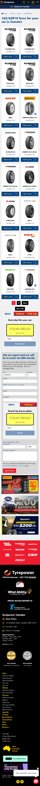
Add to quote (8, 57)
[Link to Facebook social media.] (18, 781)
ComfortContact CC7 (29, 118)
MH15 (10, 255)
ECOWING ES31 (10, 49)
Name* (5, 379)
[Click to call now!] (24, 2)
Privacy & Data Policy (13, 775)
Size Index (5, 734)
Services (5, 695)
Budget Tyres (6, 739)
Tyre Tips (5, 685)
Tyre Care (5, 683)
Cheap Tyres (6, 741)
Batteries (5, 700)
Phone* (13, 385)
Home (5, 14)
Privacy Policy (7, 466)
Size (4, 372)
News (4, 725)
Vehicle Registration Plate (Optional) (11, 443)
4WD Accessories (8, 698)
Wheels (5, 688)
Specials (5, 712)
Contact (5, 715)
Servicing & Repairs (8, 705)
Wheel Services (7, 710)
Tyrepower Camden (21, 7)
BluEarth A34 (29, 289)
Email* (5, 391)
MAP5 (10, 118)
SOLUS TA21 (10, 83)
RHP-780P (10, 289)
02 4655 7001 (11, 627)
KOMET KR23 (10, 220)
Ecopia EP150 (10, 152)
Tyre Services (6, 707)
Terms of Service (19, 466)
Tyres (4, 673)
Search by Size (7, 678)
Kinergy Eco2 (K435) (30, 152)
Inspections (5, 702)
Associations (7, 720)
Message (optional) (9, 450)
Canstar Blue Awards (9, 736)
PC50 (29, 255)
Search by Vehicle (8, 676)
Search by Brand (7, 681)
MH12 (30, 220)
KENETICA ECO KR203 (29, 186)
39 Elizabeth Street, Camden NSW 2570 (21, 623)
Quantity (29, 372)
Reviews (5, 727)
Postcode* (6, 397)
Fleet (4, 722)
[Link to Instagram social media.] (22, 781)
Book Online (7, 717)
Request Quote (9, 471)
